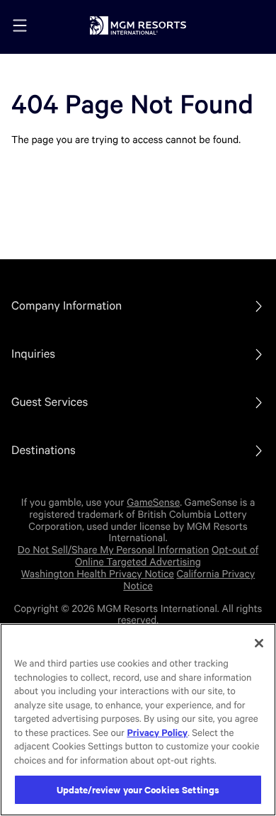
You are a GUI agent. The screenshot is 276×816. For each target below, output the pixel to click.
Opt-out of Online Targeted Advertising (166, 556)
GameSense (153, 503)
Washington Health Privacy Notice (97, 574)
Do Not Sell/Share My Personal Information (113, 550)
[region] (138, 719)
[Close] (259, 643)
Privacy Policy (157, 733)
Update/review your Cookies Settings (138, 789)
